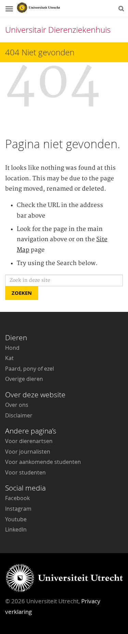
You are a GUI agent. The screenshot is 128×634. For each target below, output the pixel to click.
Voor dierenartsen (29, 441)
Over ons (16, 405)
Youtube (16, 519)
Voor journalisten (27, 451)
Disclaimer (18, 415)
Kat (9, 358)
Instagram (18, 508)
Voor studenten (25, 472)
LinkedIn (16, 529)
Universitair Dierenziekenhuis (58, 29)
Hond (12, 348)
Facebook (17, 498)
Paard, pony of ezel (29, 368)
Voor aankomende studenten (43, 462)
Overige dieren (24, 379)
